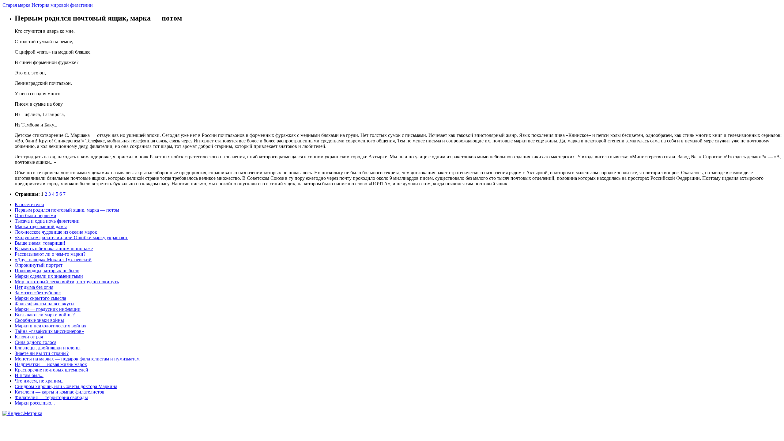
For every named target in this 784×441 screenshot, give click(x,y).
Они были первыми (35, 215)
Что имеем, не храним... (40, 380)
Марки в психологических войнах (50, 325)
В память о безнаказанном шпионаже (54, 248)
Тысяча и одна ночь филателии (47, 221)
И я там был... (29, 375)
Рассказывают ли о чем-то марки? (50, 254)
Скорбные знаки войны (39, 320)
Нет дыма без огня (34, 287)
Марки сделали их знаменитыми (49, 276)
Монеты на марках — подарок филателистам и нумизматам (77, 358)
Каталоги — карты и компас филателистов (59, 391)
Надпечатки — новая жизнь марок (51, 364)
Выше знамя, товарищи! (40, 243)
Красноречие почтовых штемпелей (51, 369)
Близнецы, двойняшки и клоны (48, 347)
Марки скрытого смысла (40, 298)
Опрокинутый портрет (38, 265)
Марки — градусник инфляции (48, 309)
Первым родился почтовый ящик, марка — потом (67, 210)
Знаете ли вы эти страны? (42, 353)
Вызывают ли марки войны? (45, 314)
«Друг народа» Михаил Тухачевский (53, 259)
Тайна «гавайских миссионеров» (49, 331)
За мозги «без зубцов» (38, 292)
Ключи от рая (29, 336)
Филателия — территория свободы (51, 397)
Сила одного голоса (35, 342)
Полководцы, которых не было (47, 270)
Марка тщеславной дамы (41, 226)
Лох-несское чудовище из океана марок (56, 232)
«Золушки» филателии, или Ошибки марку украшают (71, 237)
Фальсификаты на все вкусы (44, 303)
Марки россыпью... (35, 402)
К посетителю (29, 204)
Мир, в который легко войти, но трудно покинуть (67, 281)
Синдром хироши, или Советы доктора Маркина (66, 386)
